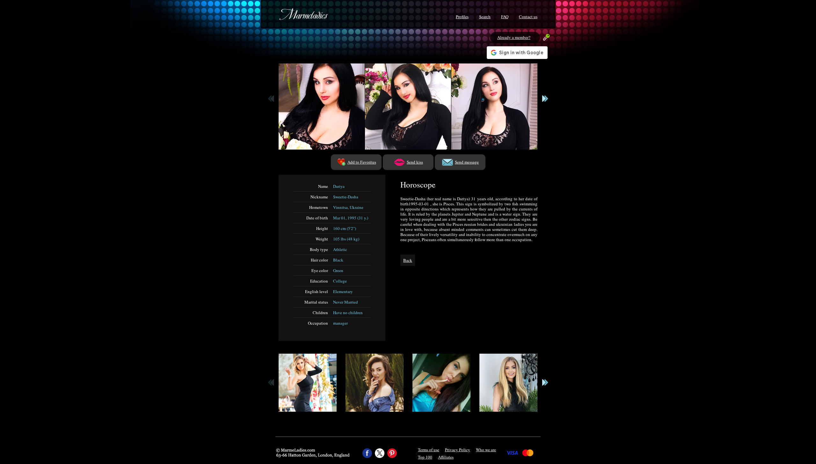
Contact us (528, 16)
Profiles (462, 16)
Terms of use (428, 450)
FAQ (504, 16)
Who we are (486, 450)
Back (407, 260)
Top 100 (425, 457)
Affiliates (446, 457)
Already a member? (513, 37)
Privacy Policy (457, 450)
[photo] (322, 106)
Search (485, 16)
